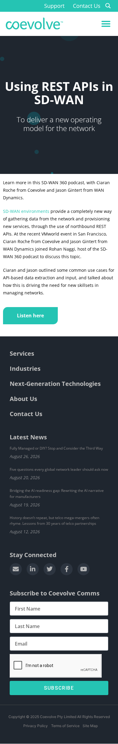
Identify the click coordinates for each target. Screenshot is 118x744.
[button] (106, 24)
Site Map (90, 725)
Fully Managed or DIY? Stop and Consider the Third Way (56, 448)
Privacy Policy (35, 725)
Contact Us (86, 5)
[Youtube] (83, 569)
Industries (25, 368)
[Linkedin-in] (33, 569)
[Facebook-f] (67, 569)
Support (54, 5)
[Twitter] (50, 569)
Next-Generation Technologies (55, 384)
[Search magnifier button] (108, 6)
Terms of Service (65, 725)
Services (22, 353)
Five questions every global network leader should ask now (59, 469)
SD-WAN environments (26, 211)
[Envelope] (16, 569)
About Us (23, 399)
